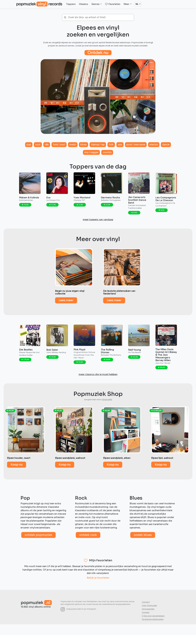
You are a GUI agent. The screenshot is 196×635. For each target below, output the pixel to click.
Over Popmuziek (149, 605)
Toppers (70, 4)
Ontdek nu (98, 52)
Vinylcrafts (107, 399)
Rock (37, 144)
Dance (165, 144)
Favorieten (114, 4)
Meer (127, 4)
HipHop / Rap (98, 144)
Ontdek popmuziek (38, 535)
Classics (83, 4)
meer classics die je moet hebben (98, 374)
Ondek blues (143, 535)
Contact (146, 602)
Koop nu (17, 464)
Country (107, 152)
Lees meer (66, 300)
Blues (83, 144)
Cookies (145, 612)
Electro (154, 144)
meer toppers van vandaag (98, 219)
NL (137, 4)
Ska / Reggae (91, 152)
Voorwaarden (148, 609)
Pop (29, 144)
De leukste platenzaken (153, 619)
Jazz (120, 144)
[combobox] (100, 17)
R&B (47, 144)
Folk (111, 144)
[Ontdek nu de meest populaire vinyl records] (98, 94)
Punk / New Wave (135, 144)
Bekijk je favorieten (98, 577)
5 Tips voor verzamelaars (153, 616)
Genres (95, 4)
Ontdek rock (88, 535)
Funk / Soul (59, 144)
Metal (72, 144)
